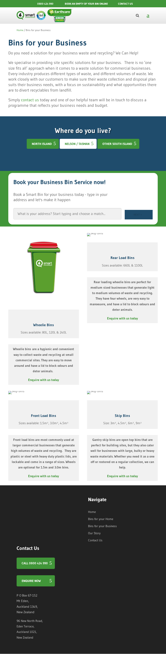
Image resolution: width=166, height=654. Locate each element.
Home (20, 30)
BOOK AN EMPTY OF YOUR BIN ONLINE (86, 3)
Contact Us (95, 540)
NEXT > (138, 214)
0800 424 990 (45, 3)
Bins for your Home (100, 519)
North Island (42, 144)
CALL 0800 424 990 (35, 563)
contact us (30, 99)
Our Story (94, 533)
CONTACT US (125, 3)
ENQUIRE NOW (31, 581)
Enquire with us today (43, 380)
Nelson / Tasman (77, 144)
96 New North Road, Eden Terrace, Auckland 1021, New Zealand (30, 629)
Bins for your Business (102, 526)
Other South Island (117, 144)
